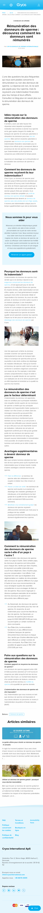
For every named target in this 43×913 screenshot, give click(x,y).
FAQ (4, 820)
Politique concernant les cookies (6, 827)
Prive (3, 13)
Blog (11, 13)
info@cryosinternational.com (13, 875)
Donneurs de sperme (16, 714)
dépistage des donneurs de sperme (17, 320)
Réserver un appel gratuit (21, 255)
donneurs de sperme (22, 141)
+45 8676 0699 (21, 878)
